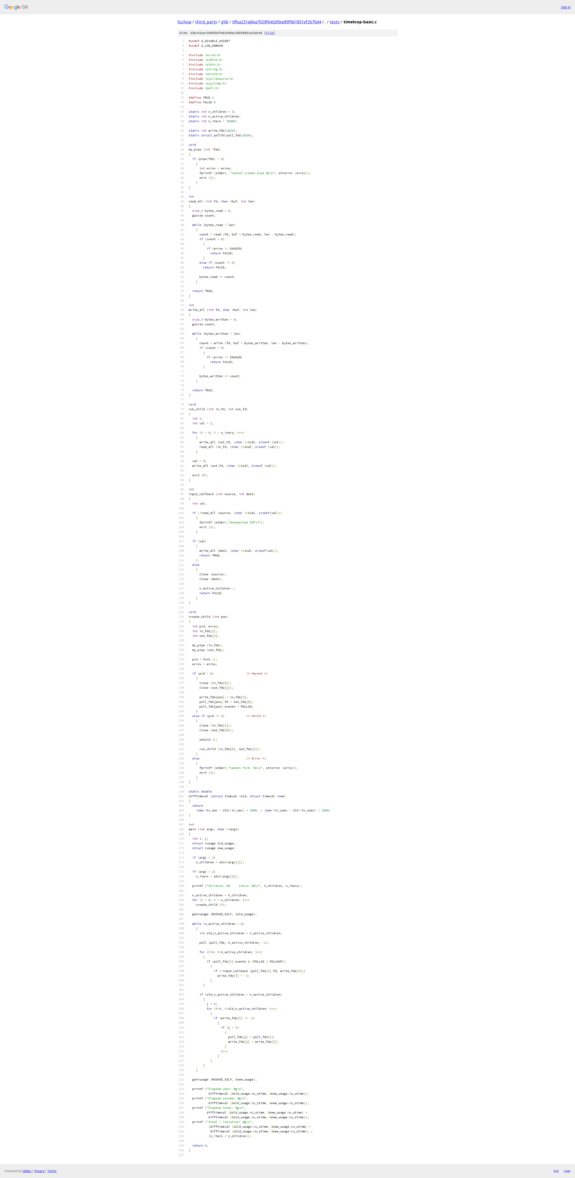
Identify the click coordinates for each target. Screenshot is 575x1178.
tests (335, 21)
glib (224, 21)
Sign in (566, 7)
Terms (52, 1171)
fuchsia (184, 21)
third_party (206, 21)
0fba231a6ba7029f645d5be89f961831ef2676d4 (276, 21)
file (269, 33)
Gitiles (27, 1171)
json (567, 1171)
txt (556, 1171)
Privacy (39, 1171)
